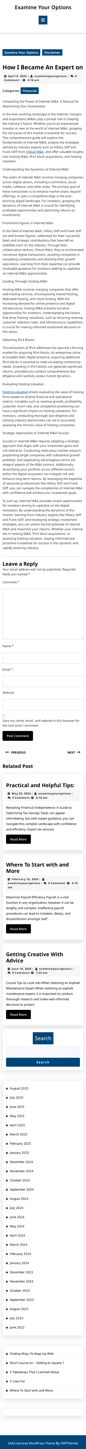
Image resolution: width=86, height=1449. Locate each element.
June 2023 (17, 1327)
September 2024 (22, 1189)
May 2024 (17, 1226)
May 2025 (17, 1116)
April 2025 (17, 1125)
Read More (20, 840)
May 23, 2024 (21, 793)
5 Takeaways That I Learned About (34, 1372)
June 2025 (17, 1107)
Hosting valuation (15, 392)
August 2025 (19, 1088)
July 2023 (16, 1318)
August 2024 (19, 1198)
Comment (11, 582)
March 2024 (18, 1244)
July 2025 (16, 1097)
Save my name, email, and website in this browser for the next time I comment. (41, 722)
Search (43, 1038)
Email (8, 669)
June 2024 (17, 1217)
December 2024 (21, 1162)
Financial (30, 91)
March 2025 (18, 1134)
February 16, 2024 (25, 879)
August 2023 (19, 1309)
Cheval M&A (35, 152)
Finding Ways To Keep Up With (32, 1353)
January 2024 (19, 1263)
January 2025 (19, 1152)
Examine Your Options (43, 7)
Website (8, 692)
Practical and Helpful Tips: (40, 785)
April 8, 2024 (17, 76)
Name (8, 646)
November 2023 (21, 1281)
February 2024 (20, 1254)
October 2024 (20, 1180)
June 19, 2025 (22, 969)
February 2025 (20, 1143)
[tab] (43, 20)
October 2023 (20, 1290)
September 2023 (22, 1300)
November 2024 (21, 1171)
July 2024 (16, 1208)
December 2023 (21, 1272)
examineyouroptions (50, 76)
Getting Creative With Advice (34, 957)
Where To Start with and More (37, 867)
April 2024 (17, 1235)
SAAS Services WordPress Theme (32, 1443)
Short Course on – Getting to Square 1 (37, 1363)
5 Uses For (17, 1381)
